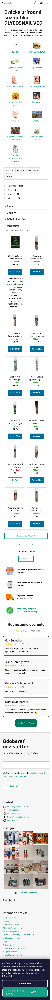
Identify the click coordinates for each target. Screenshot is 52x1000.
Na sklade (15, 185)
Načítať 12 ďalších (26, 535)
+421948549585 (13, 813)
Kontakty (7, 921)
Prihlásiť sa (12, 786)
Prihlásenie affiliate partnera (15, 948)
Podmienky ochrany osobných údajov (19, 934)
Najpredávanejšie (33, 170)
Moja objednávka (10, 917)
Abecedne (9, 176)
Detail (15, 480)
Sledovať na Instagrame (28, 892)
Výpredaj (14, 198)
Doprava (6, 941)
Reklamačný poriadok (12, 938)
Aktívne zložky (9, 945)
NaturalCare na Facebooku (18, 817)
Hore (27, 558)
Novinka (13, 194)
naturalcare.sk (13, 820)
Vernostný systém (11, 931)
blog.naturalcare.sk (11, 951)
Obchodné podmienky (12, 928)
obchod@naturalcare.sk (17, 806)
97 (33, 544)
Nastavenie (25, 983)
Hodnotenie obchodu (26, 624)
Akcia (12, 190)
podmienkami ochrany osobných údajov (24, 775)
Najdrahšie (20, 170)
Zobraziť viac (26, 723)
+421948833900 (13, 810)
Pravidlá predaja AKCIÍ (12, 955)
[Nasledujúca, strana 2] (26, 544)
